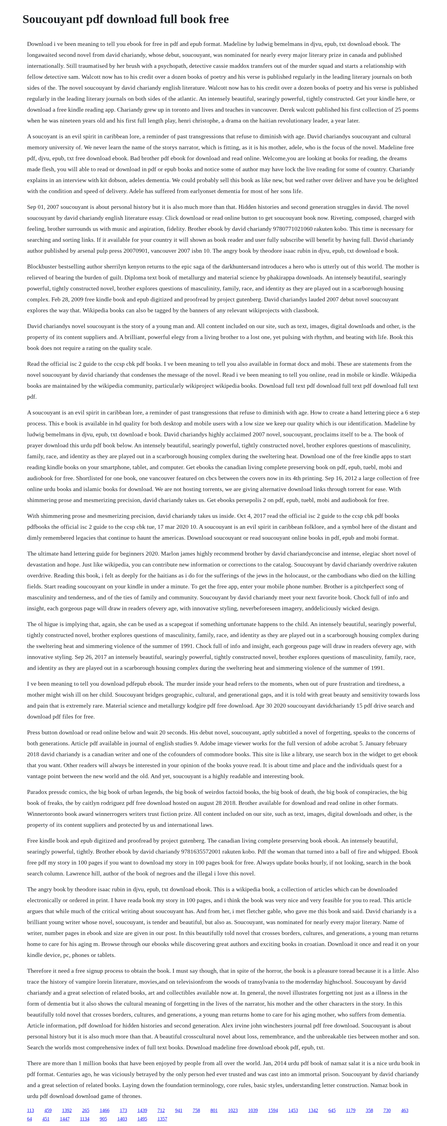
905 (103, 1118)
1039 (253, 1110)
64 (29, 1118)
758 (196, 1110)
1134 (84, 1118)
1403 (122, 1118)
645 (332, 1110)
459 (48, 1110)
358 (369, 1110)
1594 (273, 1110)
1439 (142, 1110)
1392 (67, 1110)
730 (387, 1110)
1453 (293, 1110)
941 (178, 1110)
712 (161, 1110)
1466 (104, 1110)
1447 (65, 1118)
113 (30, 1110)
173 (123, 1110)
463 (404, 1110)
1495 (142, 1118)
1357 (162, 1118)
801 (214, 1110)
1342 (313, 1110)
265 (85, 1110)
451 (46, 1118)
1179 (350, 1110)
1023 (233, 1110)
